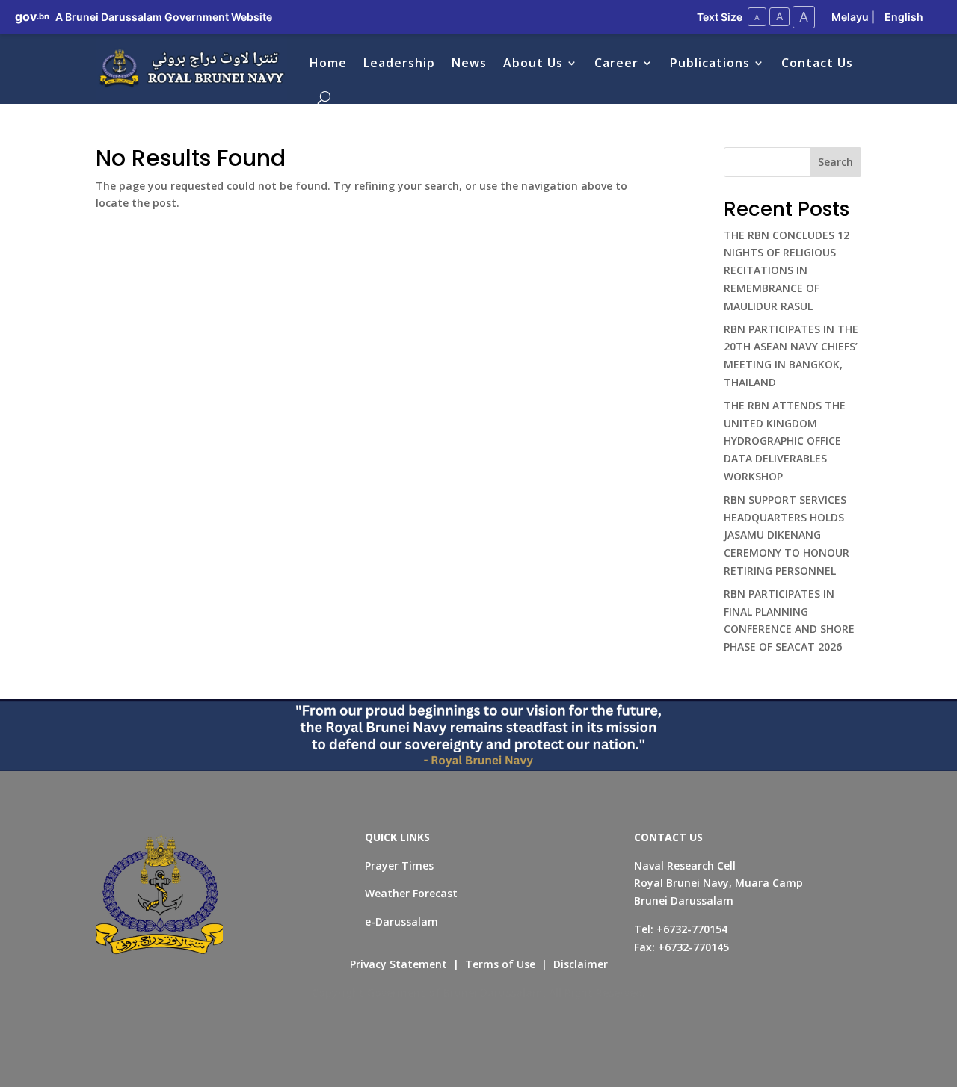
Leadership (399, 63)
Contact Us (817, 63)
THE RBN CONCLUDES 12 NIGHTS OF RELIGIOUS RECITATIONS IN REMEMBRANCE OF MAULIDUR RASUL (786, 270)
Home (328, 63)
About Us (533, 63)
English (903, 16)
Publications (710, 63)
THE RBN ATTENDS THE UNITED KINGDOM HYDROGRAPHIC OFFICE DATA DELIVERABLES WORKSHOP (785, 440)
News (469, 63)
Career (616, 63)
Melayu (850, 16)
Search (835, 162)
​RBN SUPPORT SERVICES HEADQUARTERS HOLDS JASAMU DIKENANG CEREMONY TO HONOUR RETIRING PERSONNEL (786, 534)
